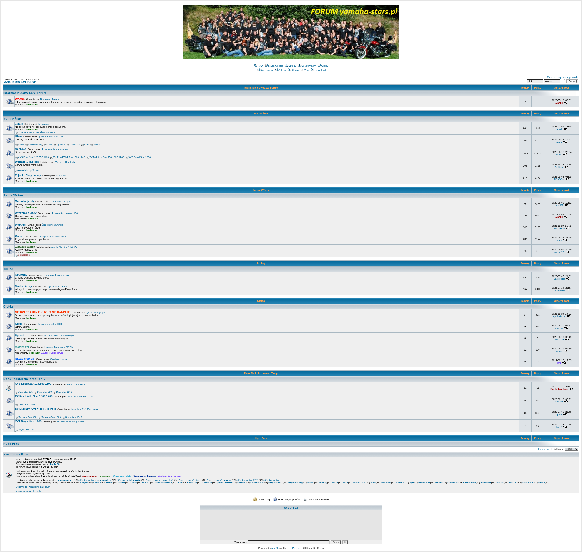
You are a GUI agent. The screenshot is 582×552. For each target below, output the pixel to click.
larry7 (559, 427)
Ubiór (18, 136)
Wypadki (20, 224)
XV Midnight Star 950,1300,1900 (106, 157)
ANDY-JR (559, 339)
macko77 (559, 252)
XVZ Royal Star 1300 (139, 157)
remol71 (559, 205)
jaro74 (136, 480)
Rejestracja (266, 70)
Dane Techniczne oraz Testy (260, 373)
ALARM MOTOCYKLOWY (63, 247)
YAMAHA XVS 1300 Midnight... (60, 335)
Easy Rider (559, 278)
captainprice (65, 480)
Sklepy (35, 170)
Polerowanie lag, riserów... (55, 149)
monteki (559, 328)
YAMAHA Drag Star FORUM (20, 82)
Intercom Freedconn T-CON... (59, 347)
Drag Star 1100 (64, 392)
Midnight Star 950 (27, 417)
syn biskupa (559, 316)
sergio (227, 480)
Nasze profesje (25, 358)
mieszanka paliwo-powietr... (71, 421)
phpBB (275, 548)
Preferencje (544, 449)
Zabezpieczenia (25, 246)
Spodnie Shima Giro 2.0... (51, 136)
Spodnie (61, 144)
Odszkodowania (58, 359)
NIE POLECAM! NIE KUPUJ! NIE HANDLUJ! (43, 312)
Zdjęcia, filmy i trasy (28, 175)
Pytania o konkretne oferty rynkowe (36, 132)
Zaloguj (282, 70)
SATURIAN (559, 228)
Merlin (559, 154)
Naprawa (21, 149)
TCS (255, 480)
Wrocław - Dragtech (65, 162)
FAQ (260, 65)
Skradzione (24, 255)
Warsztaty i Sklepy (27, 161)
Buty (86, 144)
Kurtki (49, 144)
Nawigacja (43, 124)
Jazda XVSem (261, 190)
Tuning (261, 263)
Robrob (559, 401)
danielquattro (103, 480)
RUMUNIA (61, 175)
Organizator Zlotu (122, 476)
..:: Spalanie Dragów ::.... (63, 201)
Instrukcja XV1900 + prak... (85, 409)
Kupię (19, 324)
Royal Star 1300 (26, 429)
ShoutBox (291, 507)
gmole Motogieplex (97, 312)
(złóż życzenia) (86, 480)
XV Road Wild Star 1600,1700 (69, 157)
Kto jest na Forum (17, 454)
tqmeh (559, 129)
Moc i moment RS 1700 (80, 396)
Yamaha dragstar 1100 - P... (52, 324)
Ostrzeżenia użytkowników (29, 491)
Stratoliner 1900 (73, 417)
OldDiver (559, 167)
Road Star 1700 (26, 404)
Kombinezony (35, 144)
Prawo (19, 236)
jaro (559, 362)
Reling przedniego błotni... (56, 275)
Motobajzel (22, 347)
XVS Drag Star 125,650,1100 (33, 157)
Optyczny (21, 274)
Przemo (296, 548)
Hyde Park (261, 438)
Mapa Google (275, 65)
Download (320, 70)
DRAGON (559, 179)
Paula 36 (55, 464)
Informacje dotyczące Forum (261, 87)
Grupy (324, 65)
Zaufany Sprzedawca (52, 352)
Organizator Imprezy (144, 476)
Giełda (261, 301)
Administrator (89, 476)
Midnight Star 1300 (51, 417)
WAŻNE (20, 99)
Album (295, 70)
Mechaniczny (23, 286)
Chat (306, 70)
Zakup (19, 123)
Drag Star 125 (25, 392)
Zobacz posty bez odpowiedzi (562, 77)
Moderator (32, 104)
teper (559, 240)
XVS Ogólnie (261, 113)
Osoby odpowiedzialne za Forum (33, 487)
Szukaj (292, 65)
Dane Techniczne (76, 384)
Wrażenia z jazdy (26, 213)
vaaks (559, 142)
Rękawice (75, 144)
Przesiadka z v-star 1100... (66, 213)
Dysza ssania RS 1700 (59, 286)
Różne (96, 144)
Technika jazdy (24, 201)
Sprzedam (21, 335)
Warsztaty (23, 170)
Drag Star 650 (44, 392)
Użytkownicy (308, 65)
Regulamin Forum (49, 99)
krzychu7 (168, 480)
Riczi (198, 480)
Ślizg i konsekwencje (52, 225)
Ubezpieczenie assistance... (53, 236)
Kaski (21, 144)
